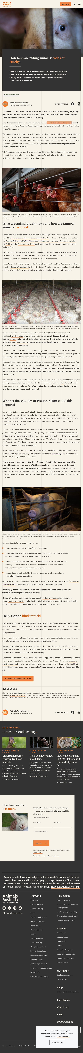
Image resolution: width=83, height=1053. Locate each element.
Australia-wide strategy (19, 693)
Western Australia (67, 240)
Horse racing (35, 925)
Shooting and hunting (38, 917)
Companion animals (38, 947)
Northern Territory (26, 244)
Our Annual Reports (64, 950)
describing (56, 453)
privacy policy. (63, 1036)
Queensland (34, 240)
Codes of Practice (18, 267)
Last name (61, 822)
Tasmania (54, 240)
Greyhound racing (37, 921)
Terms (57, 856)
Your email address (44, 832)
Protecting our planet (38, 963)
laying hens (21, 342)
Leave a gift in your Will (66, 920)
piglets (13, 339)
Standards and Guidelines (17, 695)
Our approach (62, 937)
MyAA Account (65, 1021)
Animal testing (36, 942)
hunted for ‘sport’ (15, 601)
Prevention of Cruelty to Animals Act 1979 (30, 237)
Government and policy (39, 976)
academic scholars (25, 450)
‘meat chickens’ (12, 353)
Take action (63, 895)
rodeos (46, 598)
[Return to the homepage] (6, 4)
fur (62, 382)
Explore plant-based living (67, 916)
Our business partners (65, 958)
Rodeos (33, 934)
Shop (60, 987)
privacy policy (38, 852)
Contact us (63, 1007)
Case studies (62, 979)
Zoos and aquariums (38, 951)
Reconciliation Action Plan (65, 886)
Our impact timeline (65, 975)
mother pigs (17, 335)
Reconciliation (62, 962)
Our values (61, 933)
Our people (61, 941)
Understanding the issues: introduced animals (12, 758)
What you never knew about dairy (41, 757)
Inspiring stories (36, 959)
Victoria (44, 240)
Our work (35, 895)
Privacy (50, 856)
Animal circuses (36, 938)
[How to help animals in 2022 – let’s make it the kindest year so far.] (69, 742)
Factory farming (36, 908)
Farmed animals (36, 904)
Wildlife (33, 913)
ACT (8, 244)
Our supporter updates (66, 954)
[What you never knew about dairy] (41, 742)
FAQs (60, 1014)
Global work (35, 972)
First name (41, 822)
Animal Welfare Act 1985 (17, 240)
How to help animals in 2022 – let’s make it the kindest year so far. (68, 760)
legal (10, 450)
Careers (60, 945)
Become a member (64, 900)
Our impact (63, 970)
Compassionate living (11, 94)
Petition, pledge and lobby (67, 912)
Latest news (63, 1000)
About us (62, 928)
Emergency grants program (41, 968)
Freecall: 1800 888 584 (14, 913)
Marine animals (36, 930)
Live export (34, 900)
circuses (54, 598)
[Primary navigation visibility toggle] (79, 4)
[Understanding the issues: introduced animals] (14, 742)
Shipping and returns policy (67, 992)
